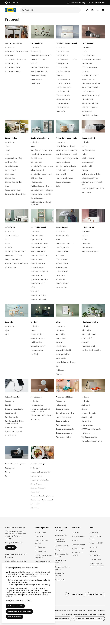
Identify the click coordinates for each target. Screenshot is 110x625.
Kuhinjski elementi (62, 51)
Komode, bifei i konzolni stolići (41, 174)
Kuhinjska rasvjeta (62, 107)
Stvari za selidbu (61, 174)
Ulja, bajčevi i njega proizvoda (92, 441)
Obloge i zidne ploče (63, 99)
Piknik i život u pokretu (89, 107)
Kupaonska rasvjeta (37, 283)
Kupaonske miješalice (38, 295)
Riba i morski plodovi (38, 488)
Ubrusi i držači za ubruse (90, 115)
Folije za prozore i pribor (90, 251)
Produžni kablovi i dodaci (64, 170)
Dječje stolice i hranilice (13, 182)
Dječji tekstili (60, 275)
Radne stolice (10, 55)
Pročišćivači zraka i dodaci (14, 427)
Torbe (58, 186)
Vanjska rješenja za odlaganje (41, 55)
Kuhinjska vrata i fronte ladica (66, 59)
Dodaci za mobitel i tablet (14, 409)
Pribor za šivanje (87, 247)
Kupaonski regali (36, 239)
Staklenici (85, 342)
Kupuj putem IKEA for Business (62, 568)
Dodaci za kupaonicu (63, 182)
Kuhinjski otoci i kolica (63, 87)
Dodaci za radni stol (63, 162)
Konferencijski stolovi (12, 67)
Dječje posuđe (87, 111)
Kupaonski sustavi (37, 235)
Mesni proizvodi (36, 476)
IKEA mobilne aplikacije (59, 574)
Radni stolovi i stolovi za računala (16, 51)
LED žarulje (35, 354)
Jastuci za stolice (62, 267)
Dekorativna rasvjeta (38, 346)
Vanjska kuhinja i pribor (39, 59)
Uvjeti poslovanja (80, 611)
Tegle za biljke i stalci (63, 350)
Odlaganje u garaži (37, 170)
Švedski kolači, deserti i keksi (40, 472)
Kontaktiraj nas (40, 532)
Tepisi (58, 239)
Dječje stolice (10, 178)
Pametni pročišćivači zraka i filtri (42, 415)
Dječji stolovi (9, 174)
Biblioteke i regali (37, 162)
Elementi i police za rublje (65, 413)
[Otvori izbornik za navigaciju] (103, 10)
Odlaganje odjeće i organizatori (67, 150)
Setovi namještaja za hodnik (40, 194)
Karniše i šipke (86, 243)
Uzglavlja (85, 170)
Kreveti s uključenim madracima (93, 188)
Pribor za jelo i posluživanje (91, 83)
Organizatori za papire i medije (66, 154)
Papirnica (59, 374)
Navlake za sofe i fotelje (13, 255)
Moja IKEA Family (78, 549)
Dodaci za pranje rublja (64, 433)
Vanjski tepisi (35, 83)
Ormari (33, 146)
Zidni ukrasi (60, 330)
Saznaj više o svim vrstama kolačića (18, 601)
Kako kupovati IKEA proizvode (61, 555)
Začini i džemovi (36, 484)
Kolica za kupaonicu (37, 267)
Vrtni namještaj (36, 51)
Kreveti (84, 146)
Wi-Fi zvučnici (35, 419)
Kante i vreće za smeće (64, 417)
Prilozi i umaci (35, 508)
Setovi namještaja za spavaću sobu (92, 183)
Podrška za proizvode (42, 562)
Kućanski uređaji (61, 67)
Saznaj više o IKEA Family (14, 542)
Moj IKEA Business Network (78, 554)
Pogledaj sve (9, 47)
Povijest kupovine (78, 536)
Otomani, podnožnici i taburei (15, 251)
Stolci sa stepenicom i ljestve (15, 194)
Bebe (7, 334)
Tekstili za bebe (61, 279)
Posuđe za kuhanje (88, 55)
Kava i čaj (85, 71)
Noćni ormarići (87, 166)
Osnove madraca (87, 162)
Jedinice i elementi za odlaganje (42, 190)
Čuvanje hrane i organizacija (91, 59)
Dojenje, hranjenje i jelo (90, 103)
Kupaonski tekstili (37, 275)
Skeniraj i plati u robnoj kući (60, 561)
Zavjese (84, 235)
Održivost (93, 551)
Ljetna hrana (35, 492)
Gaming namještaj (11, 63)
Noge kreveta (86, 192)
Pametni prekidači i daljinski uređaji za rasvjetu (14, 422)
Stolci (7, 154)
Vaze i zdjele (60, 334)
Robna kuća (94, 532)
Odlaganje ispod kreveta (90, 178)
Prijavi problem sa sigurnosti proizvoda (97, 564)
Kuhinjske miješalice (63, 95)
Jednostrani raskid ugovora (41, 542)
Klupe (7, 186)
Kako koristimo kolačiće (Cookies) (62, 611)
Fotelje (7, 243)
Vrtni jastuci (60, 255)
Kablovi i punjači (10, 413)
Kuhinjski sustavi (62, 55)
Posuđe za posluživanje (90, 67)
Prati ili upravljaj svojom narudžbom (43, 556)
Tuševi (33, 287)
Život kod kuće (95, 555)
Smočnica (59, 75)
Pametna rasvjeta (37, 350)
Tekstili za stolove (88, 79)
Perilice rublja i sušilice (63, 437)
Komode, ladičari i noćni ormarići (42, 166)
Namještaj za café (11, 166)
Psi (6, 476)
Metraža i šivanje (62, 271)
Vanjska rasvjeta (36, 79)
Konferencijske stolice (13, 71)
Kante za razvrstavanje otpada (67, 158)
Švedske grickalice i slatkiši (40, 480)
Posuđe (84, 51)
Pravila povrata (40, 547)
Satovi (58, 366)
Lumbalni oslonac (62, 283)
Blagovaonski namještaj (13, 158)
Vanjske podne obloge (38, 75)
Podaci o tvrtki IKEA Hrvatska (96, 611)
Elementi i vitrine (36, 158)
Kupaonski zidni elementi (39, 247)
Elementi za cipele (37, 198)
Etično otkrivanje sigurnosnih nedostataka (75, 614)
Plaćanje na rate (60, 550)
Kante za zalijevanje (88, 346)
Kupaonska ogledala (38, 263)
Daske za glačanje (62, 421)
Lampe (33, 330)
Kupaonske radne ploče (39, 299)
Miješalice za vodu (88, 433)
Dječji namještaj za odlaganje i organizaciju (41, 203)
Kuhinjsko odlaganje (63, 79)
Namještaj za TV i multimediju (41, 150)
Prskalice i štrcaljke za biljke (91, 350)
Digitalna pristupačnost (97, 614)
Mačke (7, 472)
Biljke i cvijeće (61, 346)
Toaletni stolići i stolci (12, 190)
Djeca (7, 330)
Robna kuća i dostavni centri (60, 540)
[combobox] (49, 10)
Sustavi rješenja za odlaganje (41, 154)
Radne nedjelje (60, 580)
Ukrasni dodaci (61, 338)
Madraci (84, 154)
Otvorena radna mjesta (95, 537)
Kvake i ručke (60, 111)
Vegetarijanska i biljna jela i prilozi (42, 496)
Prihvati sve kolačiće (15, 606)
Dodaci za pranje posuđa (90, 87)
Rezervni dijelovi (40, 551)
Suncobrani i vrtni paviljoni (40, 67)
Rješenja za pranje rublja (39, 279)
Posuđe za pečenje (88, 91)
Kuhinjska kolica (36, 178)
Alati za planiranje (61, 535)
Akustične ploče (87, 417)
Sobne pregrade (36, 182)
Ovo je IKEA (94, 547)
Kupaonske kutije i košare (40, 255)
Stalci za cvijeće (87, 338)
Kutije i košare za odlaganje (65, 146)
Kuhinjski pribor (87, 63)
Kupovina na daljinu (61, 546)
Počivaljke (8, 247)
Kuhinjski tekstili (87, 99)
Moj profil (75, 532)
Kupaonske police (37, 259)
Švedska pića (35, 504)
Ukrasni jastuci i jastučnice (65, 243)
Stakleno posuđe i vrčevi (90, 75)
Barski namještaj (11, 162)
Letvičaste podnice (88, 150)
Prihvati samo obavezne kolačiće (19, 611)
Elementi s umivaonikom (39, 243)
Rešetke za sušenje (63, 425)
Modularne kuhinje (62, 103)
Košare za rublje (61, 405)
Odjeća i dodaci (61, 287)
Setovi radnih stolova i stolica (15, 59)
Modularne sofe (10, 267)
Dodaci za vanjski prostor (39, 71)
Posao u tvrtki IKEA (96, 543)
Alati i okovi (86, 405)
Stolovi (7, 146)
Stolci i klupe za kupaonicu (40, 271)
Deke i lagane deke (62, 247)
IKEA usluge (39, 536)
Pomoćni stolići (10, 170)
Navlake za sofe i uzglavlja (91, 174)
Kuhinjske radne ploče (63, 71)
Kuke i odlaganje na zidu (64, 178)
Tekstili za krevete (88, 158)
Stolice (7, 150)
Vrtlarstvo (34, 63)
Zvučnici (8, 405)
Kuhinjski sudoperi (62, 91)
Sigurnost (85, 409)
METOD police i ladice (63, 83)
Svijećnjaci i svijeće (62, 354)
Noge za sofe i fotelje (12, 259)
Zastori (84, 239)
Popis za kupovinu (78, 545)
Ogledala (59, 342)
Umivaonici (34, 291)
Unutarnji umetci (62, 63)
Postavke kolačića (14, 617)
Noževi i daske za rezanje (90, 95)
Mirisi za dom (60, 370)
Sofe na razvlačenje (12, 235)
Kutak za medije (95, 559)
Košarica (75, 541)
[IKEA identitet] (10, 10)
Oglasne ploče (61, 358)
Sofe (6, 239)
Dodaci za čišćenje (62, 409)
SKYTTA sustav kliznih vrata (91, 429)
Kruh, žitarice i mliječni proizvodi (42, 500)
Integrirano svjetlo (37, 334)
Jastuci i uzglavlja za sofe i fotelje (16, 263)
